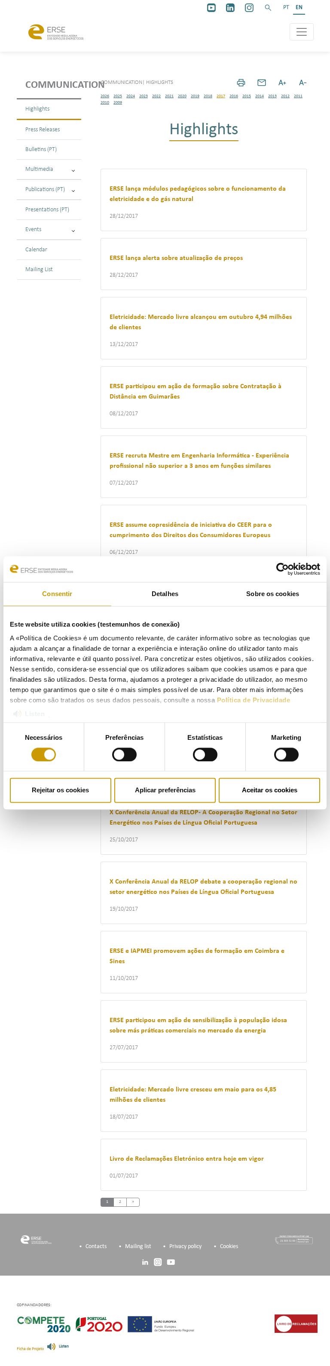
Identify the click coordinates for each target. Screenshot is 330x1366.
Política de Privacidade (253, 700)
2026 (105, 96)
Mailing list (138, 1246)
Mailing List (39, 269)
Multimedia (39, 169)
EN (299, 7)
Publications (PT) (45, 189)
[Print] (241, 82)
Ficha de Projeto (30, 1349)
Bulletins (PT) (41, 149)
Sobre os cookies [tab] (272, 593)
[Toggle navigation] (302, 31)
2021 (169, 96)
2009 (117, 102)
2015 (246, 96)
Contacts (96, 1246)
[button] (268, 8)
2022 (156, 96)
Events (33, 229)
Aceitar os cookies (269, 790)
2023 (143, 96)
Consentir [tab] (57, 593)
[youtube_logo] (211, 8)
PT (286, 7)
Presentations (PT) (47, 210)
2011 (298, 96)
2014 (259, 96)
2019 (195, 96)
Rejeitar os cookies (60, 790)
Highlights (37, 109)
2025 (117, 96)
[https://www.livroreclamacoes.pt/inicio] (296, 1323)
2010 (105, 102)
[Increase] (282, 82)
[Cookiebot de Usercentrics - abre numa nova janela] (282, 568)
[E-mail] (261, 82)
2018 (208, 96)
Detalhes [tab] (165, 593)
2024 (130, 96)
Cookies (229, 1246)
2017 (221, 96)
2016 (233, 96)
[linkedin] (230, 8)
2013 (272, 96)
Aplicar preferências (165, 790)
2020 (182, 96)
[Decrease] (303, 82)
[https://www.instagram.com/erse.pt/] (249, 8)
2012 (285, 96)
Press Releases (42, 130)
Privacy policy (185, 1246)
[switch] (124, 754)
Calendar (36, 250)
